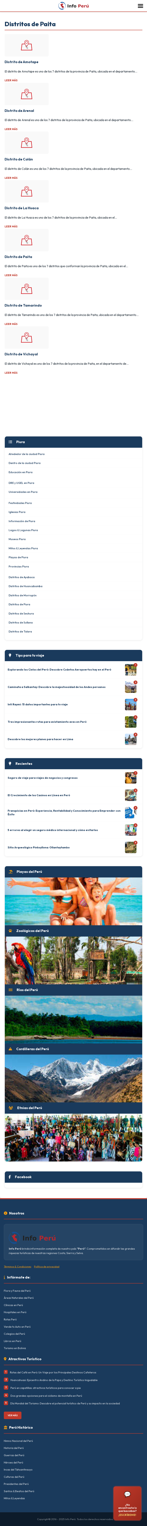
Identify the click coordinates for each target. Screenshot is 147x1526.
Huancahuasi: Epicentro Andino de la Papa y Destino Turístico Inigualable (54, 1380)
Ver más (13, 1415)
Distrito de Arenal (19, 110)
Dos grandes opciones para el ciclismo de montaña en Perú (46, 1395)
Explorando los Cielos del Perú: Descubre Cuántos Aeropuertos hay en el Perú (59, 669)
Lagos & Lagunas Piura (23, 530)
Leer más (11, 80)
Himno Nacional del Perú (18, 1441)
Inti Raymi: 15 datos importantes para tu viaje (38, 704)
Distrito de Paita (18, 257)
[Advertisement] (73, 405)
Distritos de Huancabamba (25, 586)
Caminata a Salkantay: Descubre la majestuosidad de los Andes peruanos (56, 687)
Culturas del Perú (14, 1477)
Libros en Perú (12, 1341)
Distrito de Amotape (21, 62)
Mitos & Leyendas (14, 1498)
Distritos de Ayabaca (22, 577)
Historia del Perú (14, 1448)
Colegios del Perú (14, 1334)
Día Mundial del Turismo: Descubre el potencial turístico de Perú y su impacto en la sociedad (65, 1403)
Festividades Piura (20, 503)
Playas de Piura (18, 557)
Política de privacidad (46, 1266)
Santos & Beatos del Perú (19, 1491)
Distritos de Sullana (21, 622)
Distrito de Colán (19, 159)
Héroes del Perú (13, 1462)
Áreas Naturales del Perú (19, 1298)
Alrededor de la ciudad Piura (27, 454)
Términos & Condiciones (17, 1266)
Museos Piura (17, 539)
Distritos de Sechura (21, 613)
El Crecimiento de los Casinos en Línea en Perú (39, 795)
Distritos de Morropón (23, 595)
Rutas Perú (10, 1319)
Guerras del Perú (14, 1455)
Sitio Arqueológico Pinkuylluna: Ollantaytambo (39, 847)
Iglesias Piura (17, 512)
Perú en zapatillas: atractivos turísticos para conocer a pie (46, 1388)
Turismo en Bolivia (15, 1348)
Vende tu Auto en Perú (17, 1326)
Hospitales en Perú (15, 1312)
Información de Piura (22, 521)
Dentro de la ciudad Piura (25, 463)
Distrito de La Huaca (22, 208)
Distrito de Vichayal (21, 354)
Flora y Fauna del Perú (17, 1290)
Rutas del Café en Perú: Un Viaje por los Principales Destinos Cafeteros (53, 1372)
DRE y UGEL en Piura (21, 483)
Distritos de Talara (20, 631)
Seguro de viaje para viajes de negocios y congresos (43, 778)
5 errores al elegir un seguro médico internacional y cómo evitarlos (53, 830)
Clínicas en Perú (13, 1305)
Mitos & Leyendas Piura (23, 548)
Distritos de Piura (19, 604)
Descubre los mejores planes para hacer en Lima (40, 739)
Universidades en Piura (23, 492)
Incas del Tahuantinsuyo (18, 1469)
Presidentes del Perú (16, 1484)
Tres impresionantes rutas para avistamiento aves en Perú (47, 722)
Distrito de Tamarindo (23, 305)
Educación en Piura (21, 472)
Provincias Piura (19, 566)
